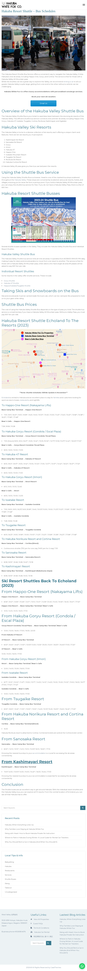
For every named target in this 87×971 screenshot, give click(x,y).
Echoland (5, 398)
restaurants (24, 400)
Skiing (7, 883)
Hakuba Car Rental (41, 932)
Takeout (8, 888)
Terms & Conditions (41, 928)
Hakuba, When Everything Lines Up (19, 825)
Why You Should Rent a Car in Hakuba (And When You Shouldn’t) (31, 842)
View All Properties (41, 919)
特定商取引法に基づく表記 (43, 936)
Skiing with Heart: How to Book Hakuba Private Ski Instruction (30, 833)
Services (8, 875)
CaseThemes (56, 967)
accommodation (39, 753)
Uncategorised (11, 892)
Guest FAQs (38, 924)
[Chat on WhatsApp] (82, 966)
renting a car (68, 82)
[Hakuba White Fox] (12, 5)
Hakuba (8, 866)
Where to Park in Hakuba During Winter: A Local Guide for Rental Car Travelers (36, 838)
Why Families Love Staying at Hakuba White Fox (24, 829)
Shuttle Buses (10, 879)
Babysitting (9, 862)
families (56, 398)
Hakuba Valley (20, 180)
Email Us (43, 103)
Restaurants (9, 871)
